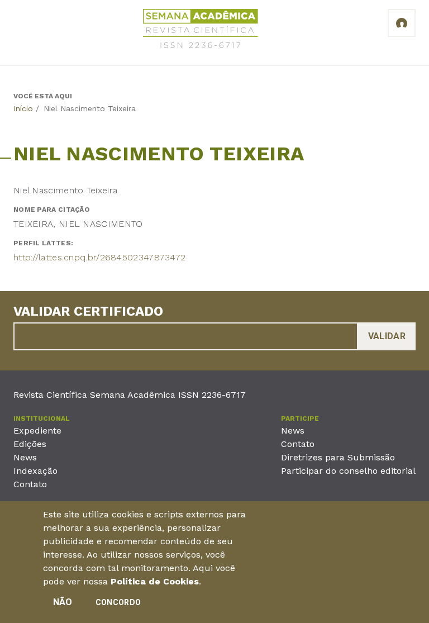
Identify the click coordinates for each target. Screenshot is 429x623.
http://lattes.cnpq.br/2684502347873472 (99, 257)
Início (23, 108)
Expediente (37, 430)
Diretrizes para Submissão (338, 457)
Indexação (35, 470)
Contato (30, 484)
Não (63, 602)
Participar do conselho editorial (348, 470)
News (25, 457)
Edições (29, 444)
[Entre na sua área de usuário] (402, 23)
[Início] (200, 30)
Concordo (118, 602)
